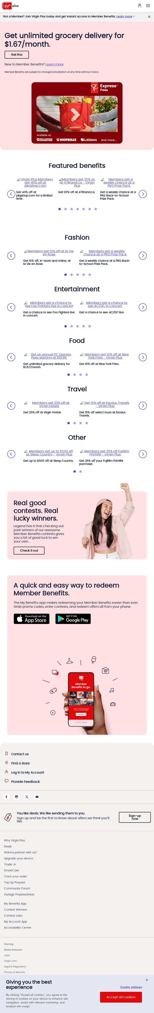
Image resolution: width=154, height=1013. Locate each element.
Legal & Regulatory (15, 966)
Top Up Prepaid (14, 882)
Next (143, 194)
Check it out (29, 550)
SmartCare (11, 870)
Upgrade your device (18, 858)
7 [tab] (95, 209)
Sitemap (9, 944)
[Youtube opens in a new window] (37, 798)
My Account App (15, 921)
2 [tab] (65, 209)
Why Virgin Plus (14, 840)
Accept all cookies (121, 997)
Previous (11, 194)
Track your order (15, 876)
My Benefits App (15, 903)
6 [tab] (89, 209)
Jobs (7, 955)
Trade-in (10, 864)
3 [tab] (71, 209)
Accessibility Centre (17, 927)
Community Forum (17, 888)
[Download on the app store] (32, 619)
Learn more (124, 16)
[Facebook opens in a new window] (6, 798)
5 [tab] (83, 209)
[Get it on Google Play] (73, 619)
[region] (77, 994)
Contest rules (13, 915)
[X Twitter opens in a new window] (27, 798)
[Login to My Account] (139, 5)
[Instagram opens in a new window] (16, 798)
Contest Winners (15, 909)
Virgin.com (10, 961)
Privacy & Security (14, 972)
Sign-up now (135, 817)
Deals (8, 846)
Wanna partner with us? (20, 852)
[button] (148, 6)
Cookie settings (131, 987)
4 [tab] (77, 209)
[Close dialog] (147, 980)
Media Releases (13, 950)
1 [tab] (59, 209)
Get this (16, 54)
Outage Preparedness (19, 894)
